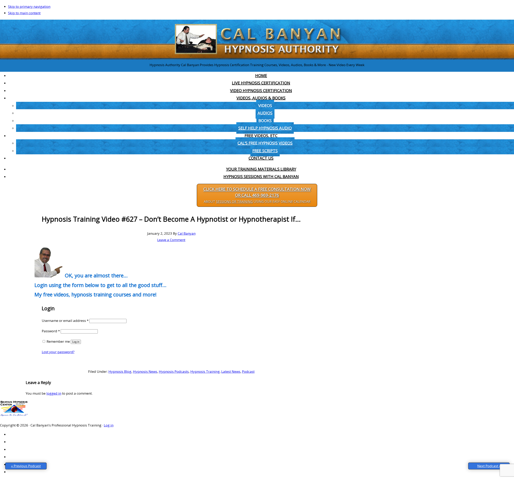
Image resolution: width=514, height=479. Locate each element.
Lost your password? (58, 352)
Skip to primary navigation (29, 6)
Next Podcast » (489, 466)
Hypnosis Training (205, 371)
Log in (75, 341)
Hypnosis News (145, 371)
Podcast (248, 371)
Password (51, 331)
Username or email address (65, 320)
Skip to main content (24, 13)
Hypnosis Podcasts (174, 371)
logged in (53, 393)
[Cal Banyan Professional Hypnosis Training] (257, 58)
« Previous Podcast (26, 466)
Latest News (230, 371)
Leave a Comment (171, 239)
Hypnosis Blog (119, 371)
